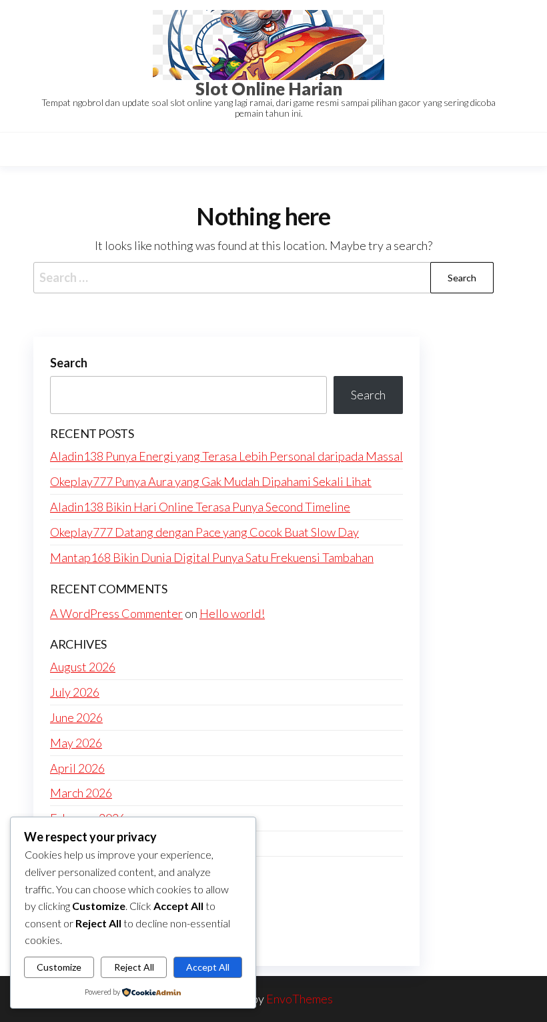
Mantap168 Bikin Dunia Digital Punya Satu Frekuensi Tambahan (212, 557)
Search (68, 362)
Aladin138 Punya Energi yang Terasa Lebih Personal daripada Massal (226, 456)
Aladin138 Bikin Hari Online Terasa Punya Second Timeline (200, 506)
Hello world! (232, 613)
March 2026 (81, 792)
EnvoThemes (299, 998)
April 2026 (77, 768)
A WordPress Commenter (116, 613)
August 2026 (82, 666)
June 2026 (76, 717)
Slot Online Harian (268, 88)
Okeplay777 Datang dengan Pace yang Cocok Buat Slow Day (204, 532)
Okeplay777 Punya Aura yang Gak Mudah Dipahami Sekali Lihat (211, 481)
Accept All (207, 967)
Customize (59, 967)
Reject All (134, 967)
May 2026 (76, 742)
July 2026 (74, 692)
